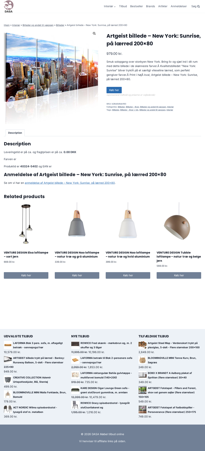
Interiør (16, 25)
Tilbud (123, 6)
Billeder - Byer (132, 107)
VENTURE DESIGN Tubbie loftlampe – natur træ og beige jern (179, 257)
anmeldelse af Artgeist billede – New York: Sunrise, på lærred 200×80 (70, 182)
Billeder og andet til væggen (38, 25)
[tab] (15, 132)
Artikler (162, 6)
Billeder (60, 25)
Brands (150, 6)
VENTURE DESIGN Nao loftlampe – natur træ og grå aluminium (77, 255)
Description (15, 132)
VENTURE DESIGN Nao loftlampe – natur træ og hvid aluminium (128, 255)
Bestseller (136, 6)
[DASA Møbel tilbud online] (8, 6)
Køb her (114, 90)
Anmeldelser (179, 6)
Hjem (7, 25)
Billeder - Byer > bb (129, 110)
